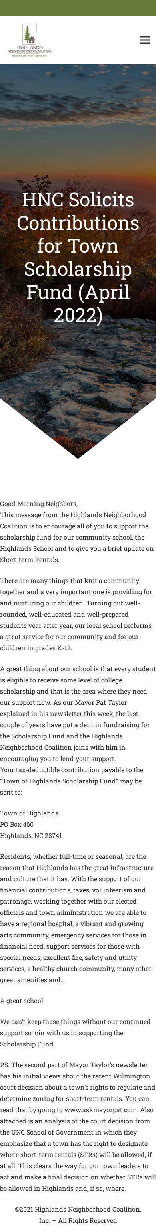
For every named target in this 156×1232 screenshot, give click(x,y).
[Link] (29, 40)
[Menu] (145, 40)
